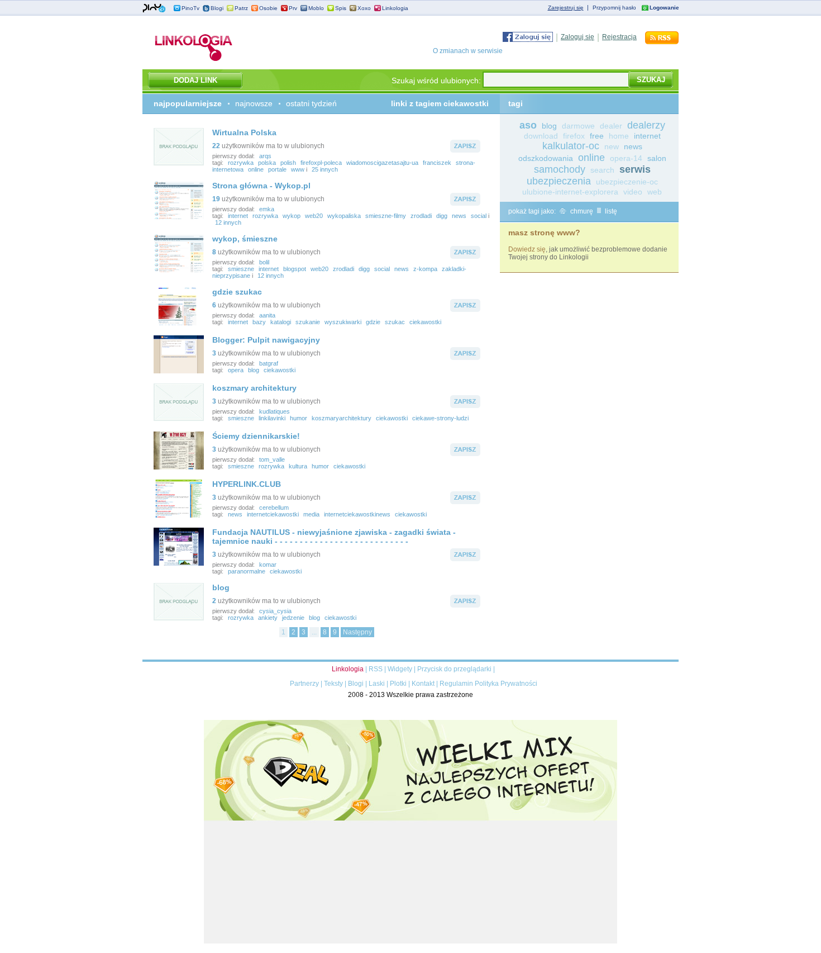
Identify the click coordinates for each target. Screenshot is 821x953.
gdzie (373, 322)
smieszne (241, 268)
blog (253, 370)
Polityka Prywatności (506, 684)
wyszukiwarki (342, 322)
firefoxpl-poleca (321, 162)
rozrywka (241, 162)
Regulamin (456, 684)
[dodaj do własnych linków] (465, 150)
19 (216, 199)
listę (610, 211)
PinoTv (190, 8)
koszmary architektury (254, 387)
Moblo (316, 8)
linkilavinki (272, 418)
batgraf (268, 363)
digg (441, 215)
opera (236, 370)
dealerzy (646, 125)
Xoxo (364, 8)
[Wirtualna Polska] (179, 164)
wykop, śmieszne (245, 238)
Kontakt (423, 684)
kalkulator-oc (570, 145)
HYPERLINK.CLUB (246, 484)
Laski (377, 684)
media (311, 514)
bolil (264, 262)
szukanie (307, 322)
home (619, 135)
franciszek (437, 162)
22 (216, 146)
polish (288, 162)
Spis (340, 8)
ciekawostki (425, 322)
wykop (291, 215)
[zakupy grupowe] (410, 941)
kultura (298, 466)
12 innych (228, 222)
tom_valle (272, 459)
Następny (357, 632)
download (541, 135)
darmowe (578, 125)
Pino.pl (154, 8)
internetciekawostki (273, 514)
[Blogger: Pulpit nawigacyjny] (179, 371)
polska (267, 162)
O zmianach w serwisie (468, 51)
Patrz (241, 8)
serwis (635, 169)
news (459, 215)
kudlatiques (274, 411)
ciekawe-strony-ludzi (440, 418)
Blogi (217, 8)
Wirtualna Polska (244, 132)
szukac (395, 322)
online (256, 169)
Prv (293, 8)
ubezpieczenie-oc (627, 181)
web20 (314, 215)
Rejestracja (619, 37)
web (654, 191)
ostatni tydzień (311, 103)
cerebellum (274, 507)
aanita (267, 315)
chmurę (581, 211)
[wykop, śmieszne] (179, 270)
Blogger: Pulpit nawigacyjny (266, 339)
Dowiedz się (527, 249)
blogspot (294, 268)
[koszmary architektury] (179, 419)
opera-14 (626, 158)
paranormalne (246, 571)
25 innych (325, 169)
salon (656, 158)
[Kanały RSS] (662, 42)
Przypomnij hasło (614, 7)
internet (238, 215)
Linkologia (395, 8)
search (602, 169)
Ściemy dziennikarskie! (256, 436)
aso (528, 125)
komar (267, 564)
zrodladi (421, 215)
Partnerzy (304, 684)
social (478, 215)
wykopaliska (344, 215)
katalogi (280, 322)
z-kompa (425, 268)
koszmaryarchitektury (341, 418)
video (632, 191)
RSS (376, 669)
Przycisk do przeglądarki (454, 669)
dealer (611, 125)
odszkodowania (545, 158)
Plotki (398, 684)
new (611, 146)
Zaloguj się (577, 37)
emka (266, 209)
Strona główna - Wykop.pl (261, 185)
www (297, 169)
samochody (559, 169)
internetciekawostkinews (357, 514)
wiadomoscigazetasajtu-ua (382, 162)
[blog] (179, 619)
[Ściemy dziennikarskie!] (179, 467)
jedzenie (293, 617)
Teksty (333, 684)
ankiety (268, 617)
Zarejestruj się (566, 7)
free (597, 135)
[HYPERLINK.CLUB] (179, 515)
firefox (574, 135)
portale (277, 169)
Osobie (268, 8)
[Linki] (193, 61)
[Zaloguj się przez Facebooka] (528, 40)
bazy (259, 322)
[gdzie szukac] (179, 323)
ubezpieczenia (559, 181)
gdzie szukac (237, 291)
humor (298, 418)
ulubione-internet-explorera (570, 191)
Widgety (400, 669)
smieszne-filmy (385, 215)
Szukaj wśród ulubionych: (436, 80)
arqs (265, 156)
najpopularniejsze (188, 103)
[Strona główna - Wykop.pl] (179, 217)
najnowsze (254, 103)
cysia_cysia (275, 611)
